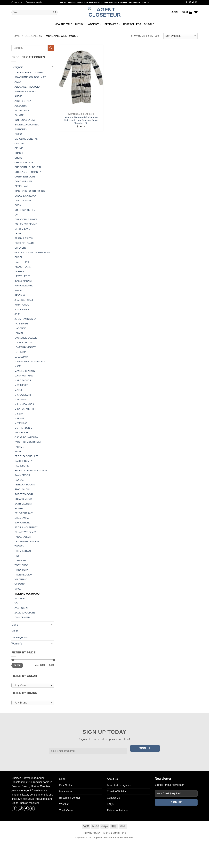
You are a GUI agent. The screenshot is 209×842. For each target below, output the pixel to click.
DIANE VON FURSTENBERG (30, 191)
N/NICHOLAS (21, 432)
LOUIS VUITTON (23, 342)
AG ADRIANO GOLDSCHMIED (30, 77)
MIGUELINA (21, 399)
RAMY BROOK (22, 475)
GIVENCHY (20, 247)
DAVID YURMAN (23, 181)
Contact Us (16, 2)
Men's (14, 624)
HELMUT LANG (23, 266)
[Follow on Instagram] (190, 2)
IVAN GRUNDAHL (24, 285)
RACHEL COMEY (23, 461)
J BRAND (19, 290)
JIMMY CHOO (22, 304)
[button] (174, 12)
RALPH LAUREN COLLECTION (31, 470)
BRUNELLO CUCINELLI (27, 124)
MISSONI (19, 413)
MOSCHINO (21, 423)
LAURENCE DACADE (26, 338)
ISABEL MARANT (23, 281)
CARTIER (19, 143)
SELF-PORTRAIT (24, 513)
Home (15, 36)
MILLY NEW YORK (24, 404)
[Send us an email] (196, 2)
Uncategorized (19, 637)
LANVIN (19, 333)
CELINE (19, 148)
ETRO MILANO (22, 229)
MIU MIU (19, 418)
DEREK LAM (21, 186)
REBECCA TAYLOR (25, 484)
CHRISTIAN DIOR (24, 162)
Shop (62, 779)
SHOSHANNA (22, 518)
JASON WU (20, 295)
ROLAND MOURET (25, 499)
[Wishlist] (196, 12)
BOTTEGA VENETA (25, 120)
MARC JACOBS (23, 380)
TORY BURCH (22, 565)
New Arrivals (63, 24)
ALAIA (18, 82)
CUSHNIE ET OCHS (25, 176)
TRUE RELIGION (23, 574)
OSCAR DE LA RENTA (26, 437)
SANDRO (19, 508)
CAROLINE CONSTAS (26, 139)
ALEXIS (18, 96)
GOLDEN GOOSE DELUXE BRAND (33, 252)
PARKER (19, 446)
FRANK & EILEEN (24, 238)
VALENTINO (21, 579)
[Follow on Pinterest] (32, 808)
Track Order (66, 810)
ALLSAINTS (21, 105)
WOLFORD (20, 598)
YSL (17, 603)
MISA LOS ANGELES (25, 409)
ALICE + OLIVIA (23, 101)
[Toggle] (52, 67)
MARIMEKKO (21, 385)
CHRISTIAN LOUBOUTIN (28, 167)
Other (14, 630)
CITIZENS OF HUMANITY (28, 172)
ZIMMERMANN (22, 617)
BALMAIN (19, 115)
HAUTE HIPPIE (22, 262)
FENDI (18, 233)
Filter (17, 665)
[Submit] (54, 12)
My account (65, 791)
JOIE (17, 314)
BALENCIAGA (22, 110)
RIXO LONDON (23, 489)
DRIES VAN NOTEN (25, 210)
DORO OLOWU (23, 200)
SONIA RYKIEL (22, 522)
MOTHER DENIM (23, 428)
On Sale (149, 24)
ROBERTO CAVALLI (25, 494)
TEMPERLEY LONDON (27, 541)
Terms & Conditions (114, 833)
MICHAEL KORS (23, 394)
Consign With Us (117, 791)
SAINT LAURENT (23, 503)
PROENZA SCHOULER (27, 456)
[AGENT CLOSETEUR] (104, 12)
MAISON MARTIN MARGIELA (30, 361)
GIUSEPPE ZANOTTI (26, 243)
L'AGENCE (20, 328)
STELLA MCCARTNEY (26, 527)
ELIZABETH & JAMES (26, 219)
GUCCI (18, 257)
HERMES (19, 271)
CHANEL (19, 153)
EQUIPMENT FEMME (26, 224)
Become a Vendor (34, 2)
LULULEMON (22, 356)
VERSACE (20, 584)
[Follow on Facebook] (187, 2)
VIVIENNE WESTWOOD (27, 593)
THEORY (19, 546)
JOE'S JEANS (22, 309)
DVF (17, 214)
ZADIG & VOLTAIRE (25, 612)
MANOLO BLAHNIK (25, 371)
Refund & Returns (117, 810)
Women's (16, 643)
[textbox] (32, 685)
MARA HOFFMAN (24, 375)
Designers (111, 24)
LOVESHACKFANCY (25, 347)
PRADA (18, 451)
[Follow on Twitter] (193, 2)
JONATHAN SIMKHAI (26, 319)
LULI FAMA (20, 352)
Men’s (79, 24)
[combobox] (32, 685)
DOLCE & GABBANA (25, 195)
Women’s (93, 24)
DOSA (18, 205)
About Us (112, 779)
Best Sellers (132, 24)
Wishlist (63, 804)
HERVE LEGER (23, 276)
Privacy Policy (92, 833)
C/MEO (18, 134)
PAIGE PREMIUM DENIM (28, 442)
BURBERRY (21, 129)
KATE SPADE (21, 323)
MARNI (18, 390)
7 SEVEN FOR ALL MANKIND (30, 72)
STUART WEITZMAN (26, 532)
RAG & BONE (22, 465)
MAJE (18, 366)
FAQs (110, 804)
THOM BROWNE (23, 551)
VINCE (18, 589)
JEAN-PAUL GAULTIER (27, 300)
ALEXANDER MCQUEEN (27, 86)
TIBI (17, 555)
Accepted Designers (118, 785)
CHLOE (18, 157)
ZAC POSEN (21, 608)
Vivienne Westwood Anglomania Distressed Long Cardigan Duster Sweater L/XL (81, 120)
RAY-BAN (19, 480)
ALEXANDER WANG (25, 91)
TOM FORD (21, 560)
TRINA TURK (21, 570)
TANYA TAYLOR (23, 537)
